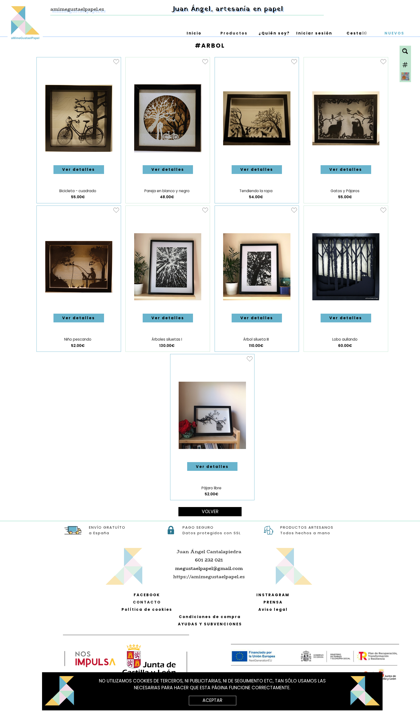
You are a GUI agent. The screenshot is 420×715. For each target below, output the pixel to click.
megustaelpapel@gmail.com (209, 568)
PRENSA (273, 602)
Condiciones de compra (210, 616)
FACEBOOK (147, 594)
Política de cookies (147, 609)
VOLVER (210, 511)
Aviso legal (273, 609)
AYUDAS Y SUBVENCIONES (210, 624)
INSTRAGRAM (272, 594)
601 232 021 (209, 559)
